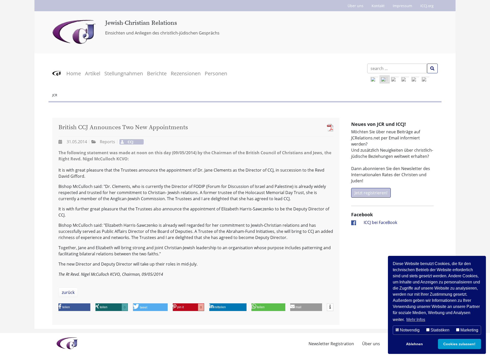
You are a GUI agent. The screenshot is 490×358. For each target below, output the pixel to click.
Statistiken (439, 330)
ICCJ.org (427, 5)
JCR (54, 95)
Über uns (355, 5)
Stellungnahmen (123, 73)
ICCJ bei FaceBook (380, 222)
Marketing (468, 330)
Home (73, 73)
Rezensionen (186, 73)
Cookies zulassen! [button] (459, 344)
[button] (74, 307)
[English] (374, 79)
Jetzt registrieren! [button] (370, 193)
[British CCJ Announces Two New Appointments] (328, 127)
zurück (68, 292)
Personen (216, 73)
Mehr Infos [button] (415, 319)
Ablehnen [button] (414, 344)
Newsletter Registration (331, 344)
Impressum (402, 5)
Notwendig (409, 330)
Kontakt (378, 5)
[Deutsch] (384, 79)
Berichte (157, 73)
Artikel (92, 73)
